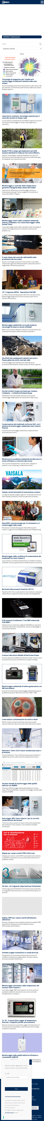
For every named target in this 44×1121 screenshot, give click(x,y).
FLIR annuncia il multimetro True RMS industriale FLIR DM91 (20, 621)
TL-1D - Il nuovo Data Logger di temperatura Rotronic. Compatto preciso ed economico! (19, 1021)
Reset (22, 54)
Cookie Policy (33, 1119)
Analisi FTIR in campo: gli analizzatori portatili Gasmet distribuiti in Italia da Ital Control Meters (20, 152)
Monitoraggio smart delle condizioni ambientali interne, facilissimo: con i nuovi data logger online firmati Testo (21, 222)
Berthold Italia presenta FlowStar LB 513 (18, 589)
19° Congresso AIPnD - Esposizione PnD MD (19, 292)
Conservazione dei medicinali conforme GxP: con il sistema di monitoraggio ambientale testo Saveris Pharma (21, 426)
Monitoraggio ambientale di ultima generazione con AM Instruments (22, 687)
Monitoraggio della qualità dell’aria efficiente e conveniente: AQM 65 (20, 1056)
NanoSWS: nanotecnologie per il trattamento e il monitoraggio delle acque (20, 524)
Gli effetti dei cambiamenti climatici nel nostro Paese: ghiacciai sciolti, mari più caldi (20, 359)
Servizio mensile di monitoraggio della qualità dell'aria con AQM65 (19, 784)
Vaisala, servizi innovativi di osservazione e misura (21, 492)
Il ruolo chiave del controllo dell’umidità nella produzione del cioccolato (19, 258)
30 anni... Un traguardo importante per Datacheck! (21, 886)
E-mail (7, 1073)
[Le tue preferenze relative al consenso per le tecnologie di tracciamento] (4, 1117)
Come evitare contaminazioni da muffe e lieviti (20, 719)
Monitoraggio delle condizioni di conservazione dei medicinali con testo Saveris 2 (21, 557)
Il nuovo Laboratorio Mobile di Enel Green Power (20, 655)
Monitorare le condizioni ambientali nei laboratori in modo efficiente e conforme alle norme (22, 460)
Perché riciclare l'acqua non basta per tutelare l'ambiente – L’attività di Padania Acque (19, 392)
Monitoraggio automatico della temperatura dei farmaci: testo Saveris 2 (20, 986)
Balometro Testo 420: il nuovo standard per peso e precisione (21, 751)
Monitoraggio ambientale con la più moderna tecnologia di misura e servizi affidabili (19, 326)
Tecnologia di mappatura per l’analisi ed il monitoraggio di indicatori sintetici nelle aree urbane (19, 81)
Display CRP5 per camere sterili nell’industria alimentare (19, 919)
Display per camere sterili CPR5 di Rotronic (18, 853)
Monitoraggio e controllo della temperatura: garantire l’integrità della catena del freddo (19, 186)
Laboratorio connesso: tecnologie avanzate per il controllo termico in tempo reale (20, 117)
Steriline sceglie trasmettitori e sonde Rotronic (20, 952)
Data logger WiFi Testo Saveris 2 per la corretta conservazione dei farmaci (20, 819)
